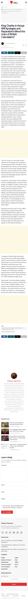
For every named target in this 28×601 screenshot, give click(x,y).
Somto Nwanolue (15, 441)
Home (2, 7)
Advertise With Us (5, 595)
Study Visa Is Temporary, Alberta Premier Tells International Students (18, 446)
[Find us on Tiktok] (17, 532)
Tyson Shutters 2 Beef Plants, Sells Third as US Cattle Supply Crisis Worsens (17, 437)
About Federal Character (12, 594)
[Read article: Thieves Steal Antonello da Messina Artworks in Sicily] (5, 425)
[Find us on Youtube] (13, 532)
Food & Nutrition (5, 566)
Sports (16, 564)
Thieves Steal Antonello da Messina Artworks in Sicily (16, 423)
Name (3, 485)
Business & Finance (6, 560)
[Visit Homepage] (14, 2)
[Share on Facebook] (4, 53)
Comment (4, 465)
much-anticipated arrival (8, 331)
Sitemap (23, 595)
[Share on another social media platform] (24, 53)
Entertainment (4, 562)
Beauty (3, 557)
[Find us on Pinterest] (21, 532)
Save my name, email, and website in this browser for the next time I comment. (13, 506)
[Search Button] (26, 2)
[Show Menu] (2, 2)
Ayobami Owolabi (14, 449)
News (6, 7)
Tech (16, 566)
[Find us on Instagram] (10, 532)
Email (3, 492)
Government (4, 569)
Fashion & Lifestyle (6, 564)
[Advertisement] (14, 144)
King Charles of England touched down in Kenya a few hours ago (12, 328)
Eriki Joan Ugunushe (10, 43)
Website (3, 499)
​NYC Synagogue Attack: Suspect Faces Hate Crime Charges (18, 430)
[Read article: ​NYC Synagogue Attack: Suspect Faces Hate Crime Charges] (5, 431)
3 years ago (6, 45)
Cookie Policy (15, 595)
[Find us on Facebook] (2, 532)
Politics (16, 562)
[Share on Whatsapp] (11, 53)
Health (16, 557)
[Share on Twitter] (17, 53)
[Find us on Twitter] (6, 532)
